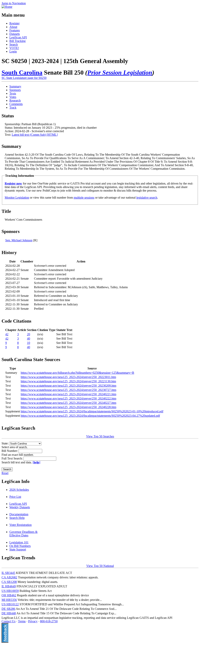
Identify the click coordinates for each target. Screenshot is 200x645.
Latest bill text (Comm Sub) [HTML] (35, 134)
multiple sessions (84, 197)
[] (36, 462)
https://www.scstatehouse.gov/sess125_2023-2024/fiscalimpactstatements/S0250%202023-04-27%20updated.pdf (90, 415)
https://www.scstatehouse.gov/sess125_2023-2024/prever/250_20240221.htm (68, 394)
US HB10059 (10, 590)
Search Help (17, 517)
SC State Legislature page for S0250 (24, 77)
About (13, 27)
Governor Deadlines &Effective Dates (23, 533)
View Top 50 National (100, 565)
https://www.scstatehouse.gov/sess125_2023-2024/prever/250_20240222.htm (68, 398)
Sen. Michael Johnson (18, 240)
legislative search (146, 197)
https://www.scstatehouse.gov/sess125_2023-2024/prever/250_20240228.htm (68, 407)
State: (5, 443)
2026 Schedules (19, 489)
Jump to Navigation (14, 3)
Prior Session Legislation (119, 72)
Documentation (18, 514)
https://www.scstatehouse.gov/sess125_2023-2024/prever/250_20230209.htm (68, 385)
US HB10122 (10, 604)
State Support (17, 549)
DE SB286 (8, 608)
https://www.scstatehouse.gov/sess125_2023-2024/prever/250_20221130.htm (68, 381)
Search (13, 44)
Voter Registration (20, 524)
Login (13, 51)
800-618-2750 (49, 621)
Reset (5, 473)
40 (28, 338)
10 (28, 342)
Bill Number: (10, 450)
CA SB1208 (9, 581)
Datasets (14, 34)
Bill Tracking (17, 41)
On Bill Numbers (20, 546)
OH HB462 (9, 595)
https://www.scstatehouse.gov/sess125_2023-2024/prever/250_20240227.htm (68, 402)
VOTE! (14, 48)
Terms (22, 621)
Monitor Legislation (17, 197)
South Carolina (22, 72)
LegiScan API (18, 37)
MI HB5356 (9, 599)
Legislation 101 (19, 542)
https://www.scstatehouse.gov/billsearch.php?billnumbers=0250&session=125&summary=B (77, 372)
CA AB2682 (9, 577)
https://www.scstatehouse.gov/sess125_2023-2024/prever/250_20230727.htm (68, 390)
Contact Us (8, 621)
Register (14, 23)
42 (6, 334)
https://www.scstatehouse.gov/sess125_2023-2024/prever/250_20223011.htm (68, 377)
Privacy (33, 621)
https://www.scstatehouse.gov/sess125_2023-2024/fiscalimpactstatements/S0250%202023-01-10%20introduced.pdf (92, 411)
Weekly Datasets (19, 507)
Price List (15, 496)
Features (14, 30)
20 (28, 334)
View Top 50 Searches (100, 436)
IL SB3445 (8, 573)
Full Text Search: (12, 458)
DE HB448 (9, 613)
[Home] (7, 6)
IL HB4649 (9, 586)
